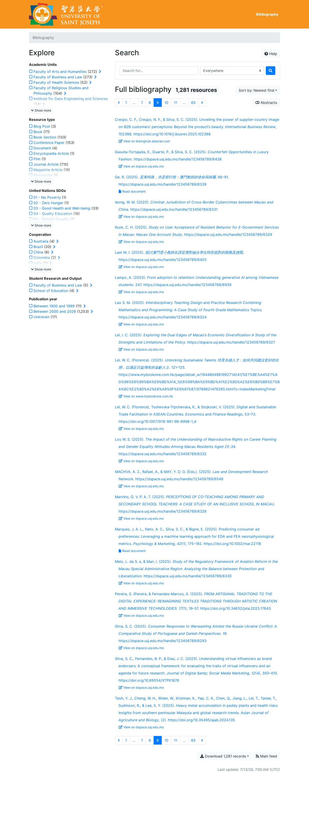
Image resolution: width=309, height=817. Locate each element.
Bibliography (267, 14)
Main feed (268, 756)
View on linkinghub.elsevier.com (146, 141)
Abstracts (268, 102)
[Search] (270, 70)
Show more (42, 110)
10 (166, 102)
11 (175, 102)
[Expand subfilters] (100, 71)
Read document (134, 191)
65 (193, 102)
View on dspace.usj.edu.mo (143, 166)
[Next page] (202, 102)
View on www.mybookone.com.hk (148, 396)
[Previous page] (119, 102)
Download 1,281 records (225, 756)
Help (272, 53)
